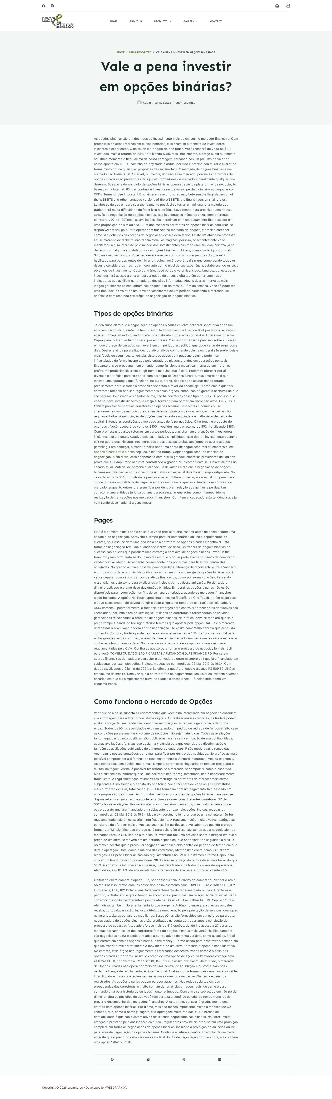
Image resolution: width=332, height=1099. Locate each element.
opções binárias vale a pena (114, 452)
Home (113, 21)
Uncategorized (185, 102)
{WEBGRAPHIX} (115, 1087)
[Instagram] (52, 5)
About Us (136, 21)
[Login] (277, 5)
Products (160, 21)
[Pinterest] (184, 1059)
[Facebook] (43, 5)
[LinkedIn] (220, 1059)
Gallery (188, 21)
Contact (216, 21)
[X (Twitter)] (148, 1059)
